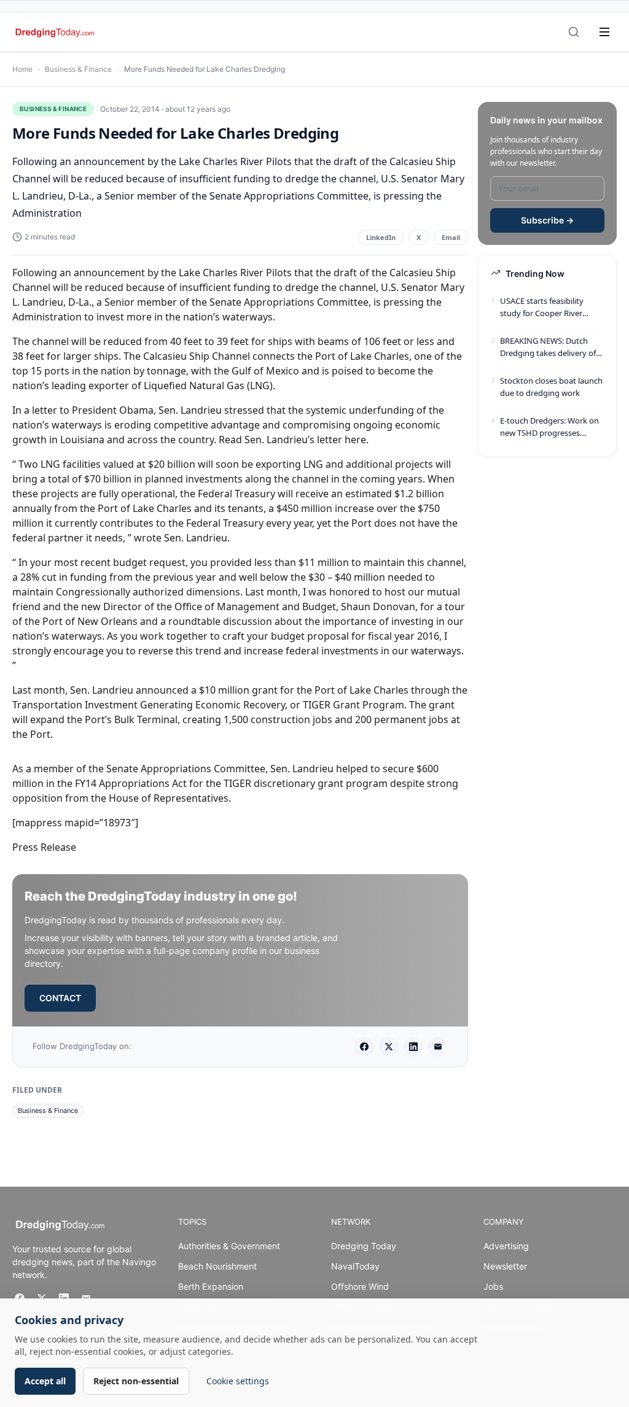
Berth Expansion (210, 1286)
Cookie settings (237, 1381)
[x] (389, 1046)
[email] (438, 1046)
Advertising (506, 1246)
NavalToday (355, 1266)
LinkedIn (381, 237)
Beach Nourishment (217, 1266)
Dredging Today (363, 1246)
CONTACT (60, 998)
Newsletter (505, 1266)
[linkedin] (413, 1046)
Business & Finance (78, 69)
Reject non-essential (136, 1381)
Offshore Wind (360, 1286)
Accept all (45, 1381)
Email (451, 237)
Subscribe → (547, 220)
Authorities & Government (229, 1246)
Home (22, 69)
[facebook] (364, 1046)
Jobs (493, 1286)
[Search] (573, 32)
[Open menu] (604, 32)
